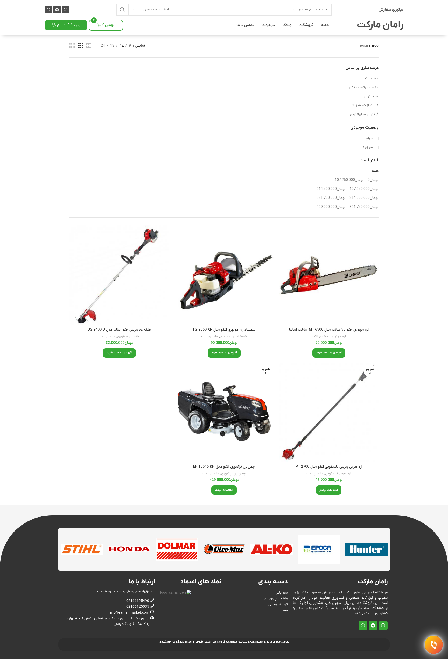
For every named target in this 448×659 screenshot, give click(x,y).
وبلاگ (287, 25)
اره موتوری (338, 336)
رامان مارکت (380, 25)
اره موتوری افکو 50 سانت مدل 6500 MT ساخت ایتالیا (329, 330)
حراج (369, 138)
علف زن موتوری (128, 336)
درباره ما (268, 25)
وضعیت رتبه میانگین (363, 87)
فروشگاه (306, 25)
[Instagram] (65, 9)
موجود (368, 147)
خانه (325, 25)
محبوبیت (372, 78)
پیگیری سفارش (391, 9)
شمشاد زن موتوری (233, 336)
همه (375, 171)
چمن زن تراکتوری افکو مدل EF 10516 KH (224, 467)
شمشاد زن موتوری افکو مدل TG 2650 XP (224, 330)
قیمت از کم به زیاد (365, 105)
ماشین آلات (320, 336)
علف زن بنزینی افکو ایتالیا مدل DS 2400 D (119, 330)
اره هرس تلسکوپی (338, 473)
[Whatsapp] (48, 9)
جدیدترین (371, 97)
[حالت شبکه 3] (80, 45)
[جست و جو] (122, 10)
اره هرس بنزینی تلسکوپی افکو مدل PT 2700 (329, 467)
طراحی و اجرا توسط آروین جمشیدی (181, 642)
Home (364, 46)
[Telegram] (57, 9)
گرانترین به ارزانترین (364, 114)
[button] (328, 353)
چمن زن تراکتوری (233, 473)
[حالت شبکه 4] (72, 45)
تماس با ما (245, 25)
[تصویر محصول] (329, 275)
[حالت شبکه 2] (88, 45)
